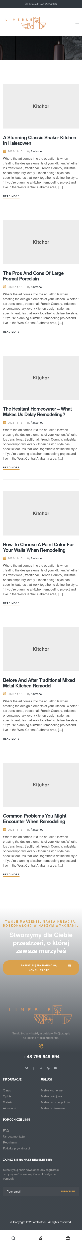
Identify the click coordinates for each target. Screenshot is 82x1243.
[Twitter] (26, 1068)
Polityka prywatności (16, 1148)
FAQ (6, 1130)
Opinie (7, 1096)
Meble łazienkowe (53, 1108)
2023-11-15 (15, 151)
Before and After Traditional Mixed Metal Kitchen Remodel (39, 683)
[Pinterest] (48, 1068)
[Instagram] (41, 1068)
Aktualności (10, 1108)
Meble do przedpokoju (55, 1102)
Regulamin (10, 1142)
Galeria (7, 1102)
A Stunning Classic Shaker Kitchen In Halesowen (39, 140)
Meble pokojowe (51, 1096)
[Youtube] (55, 1068)
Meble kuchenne (51, 1090)
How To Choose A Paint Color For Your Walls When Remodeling (38, 547)
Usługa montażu (14, 1136)
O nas (7, 1090)
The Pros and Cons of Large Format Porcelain (33, 276)
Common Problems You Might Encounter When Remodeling (34, 818)
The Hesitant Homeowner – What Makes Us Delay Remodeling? (37, 411)
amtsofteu (37, 151)
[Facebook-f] (34, 1068)
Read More (11, 196)
